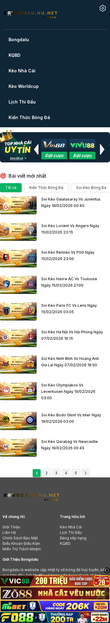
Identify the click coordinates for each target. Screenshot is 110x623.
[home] (30, 14)
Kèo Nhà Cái (71, 527)
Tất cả (10, 187)
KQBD (65, 543)
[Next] (85, 473)
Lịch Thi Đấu (71, 532)
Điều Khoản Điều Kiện (21, 543)
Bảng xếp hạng (73, 538)
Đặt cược (54, 155)
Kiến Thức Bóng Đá (46, 187)
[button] (36, 149)
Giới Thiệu (11, 527)
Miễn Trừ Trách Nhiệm (21, 549)
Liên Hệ (9, 532)
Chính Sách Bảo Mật (20, 538)
